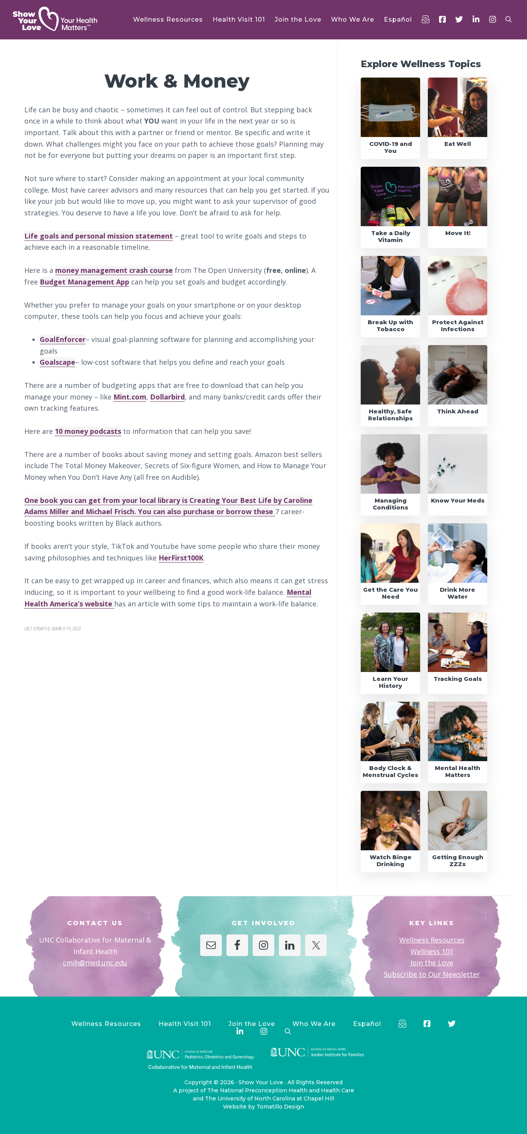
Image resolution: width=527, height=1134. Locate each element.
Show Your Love (260, 1082)
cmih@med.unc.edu (95, 962)
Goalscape (57, 362)
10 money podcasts (88, 431)
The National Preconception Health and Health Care (280, 1090)
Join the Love (431, 962)
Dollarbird (167, 396)
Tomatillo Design (280, 1106)
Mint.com (129, 396)
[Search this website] (508, 19)
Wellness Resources (432, 939)
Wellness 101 (431, 951)
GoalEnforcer (63, 339)
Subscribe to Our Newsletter (432, 974)
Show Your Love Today (66, 18)
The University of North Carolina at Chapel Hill (269, 1098)
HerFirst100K (181, 557)
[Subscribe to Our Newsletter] (425, 19)
